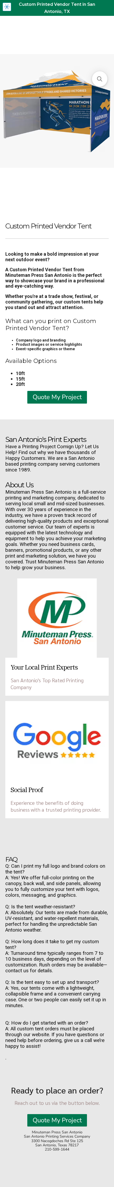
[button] (99, 79)
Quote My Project (57, 397)
